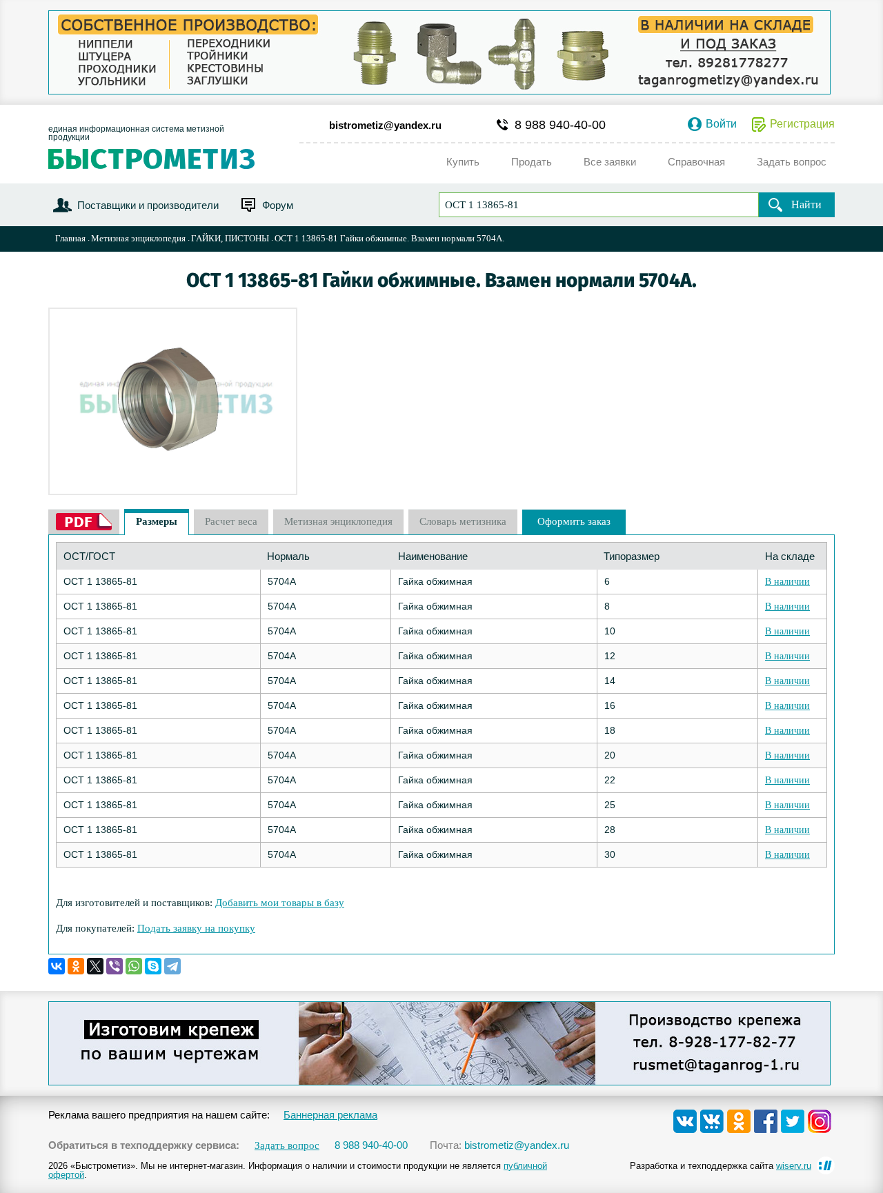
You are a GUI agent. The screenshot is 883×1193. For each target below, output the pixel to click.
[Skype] (153, 966)
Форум (277, 205)
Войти (721, 124)
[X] (95, 966)
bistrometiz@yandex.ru (385, 125)
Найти (806, 204)
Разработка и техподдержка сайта (720, 1166)
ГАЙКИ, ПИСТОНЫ (230, 238)
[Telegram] (172, 966)
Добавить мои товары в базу (279, 902)
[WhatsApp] (134, 966)
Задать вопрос (287, 1146)
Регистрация (802, 124)
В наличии (787, 582)
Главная (70, 238)
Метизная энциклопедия (138, 238)
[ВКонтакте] (56, 966)
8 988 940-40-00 (560, 125)
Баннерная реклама (330, 1115)
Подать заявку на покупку (196, 928)
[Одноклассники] (76, 966)
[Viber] (114, 966)
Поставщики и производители (148, 205)
